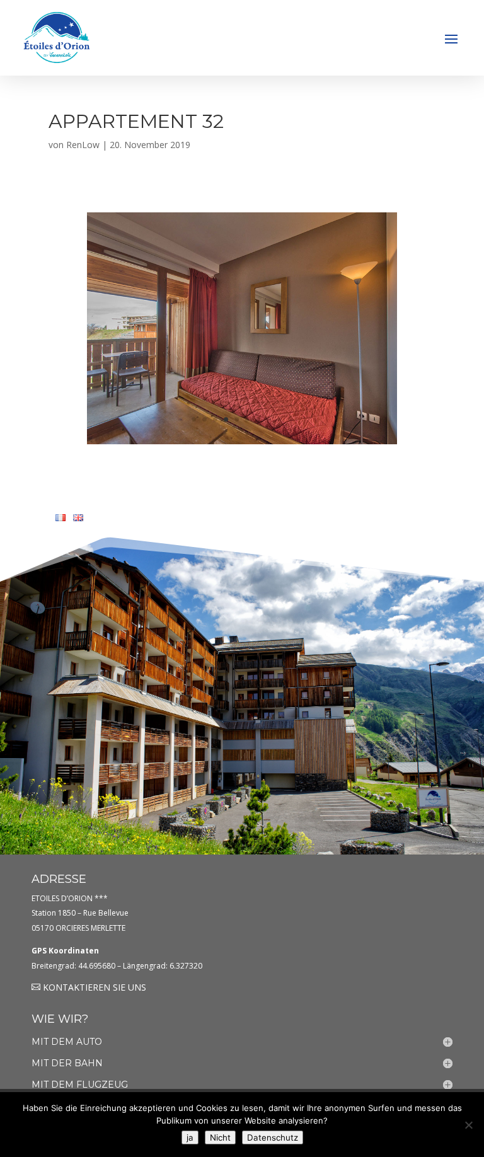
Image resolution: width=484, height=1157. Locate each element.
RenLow (83, 145)
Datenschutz (272, 1137)
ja (190, 1137)
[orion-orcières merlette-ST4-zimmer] (242, 441)
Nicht (220, 1137)
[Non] (468, 1125)
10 (290, 419)
